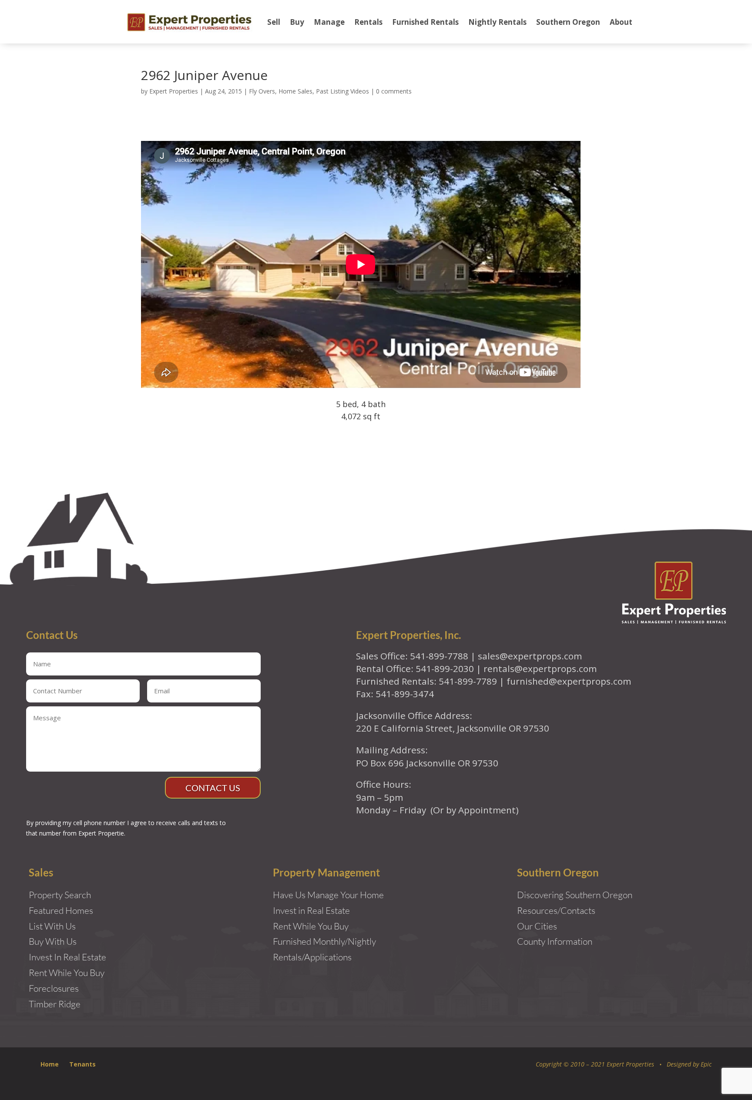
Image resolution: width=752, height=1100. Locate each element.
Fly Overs (262, 91)
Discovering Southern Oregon (574, 894)
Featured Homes (61, 910)
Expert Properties (173, 91)
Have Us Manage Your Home (328, 894)
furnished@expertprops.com (569, 681)
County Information (554, 941)
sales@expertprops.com (530, 656)
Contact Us (212, 787)
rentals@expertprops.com (540, 668)
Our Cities (537, 926)
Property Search (60, 894)
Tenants (82, 1064)
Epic (706, 1064)
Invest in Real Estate (311, 910)
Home (49, 1064)
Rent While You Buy (311, 926)
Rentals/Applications (312, 957)
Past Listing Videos (342, 91)
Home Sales (295, 91)
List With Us (52, 926)
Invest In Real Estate (67, 957)
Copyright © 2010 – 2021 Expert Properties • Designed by (618, 1064)
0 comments (394, 91)
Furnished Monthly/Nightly (324, 941)
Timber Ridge (55, 1004)
